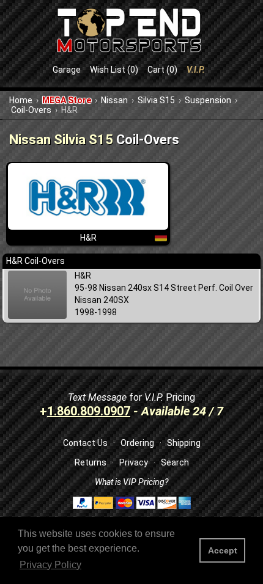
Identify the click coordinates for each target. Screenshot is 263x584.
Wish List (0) (114, 70)
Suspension (208, 100)
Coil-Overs (31, 110)
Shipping (184, 443)
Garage (67, 70)
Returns (90, 462)
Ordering (137, 443)
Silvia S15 (156, 100)
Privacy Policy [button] (50, 565)
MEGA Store (66, 100)
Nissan (114, 100)
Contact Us (85, 443)
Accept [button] (222, 550)
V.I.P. (196, 70)
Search (175, 462)
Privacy (133, 462)
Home (20, 100)
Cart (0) (162, 70)
